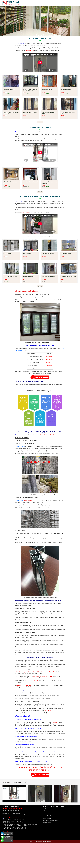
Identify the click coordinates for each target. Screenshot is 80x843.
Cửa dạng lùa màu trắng (29, 276)
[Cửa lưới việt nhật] (11, 2)
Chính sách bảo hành (47, 822)
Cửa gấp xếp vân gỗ (47, 89)
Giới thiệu (37, 3)
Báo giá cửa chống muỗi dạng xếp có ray (11, 113)
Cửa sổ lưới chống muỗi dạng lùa (68, 277)
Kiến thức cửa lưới (73, 3)
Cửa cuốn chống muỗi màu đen (10, 183)
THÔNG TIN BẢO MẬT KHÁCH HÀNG (50, 820)
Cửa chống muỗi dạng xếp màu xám (48, 113)
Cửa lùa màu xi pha (66, 253)
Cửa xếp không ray (66, 89)
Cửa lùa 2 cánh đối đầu (48, 253)
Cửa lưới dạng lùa (45, 3)
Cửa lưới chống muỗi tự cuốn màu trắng (49, 183)
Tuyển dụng (45, 810)
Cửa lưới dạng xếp (54, 3)
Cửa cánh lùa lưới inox (28, 253)
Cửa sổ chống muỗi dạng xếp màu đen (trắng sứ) (30, 90)
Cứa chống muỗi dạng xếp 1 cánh (30, 113)
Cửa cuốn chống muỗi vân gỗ (30, 182)
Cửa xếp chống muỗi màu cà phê (68, 113)
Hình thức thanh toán (47, 818)
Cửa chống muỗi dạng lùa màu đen (48, 277)
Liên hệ (44, 812)
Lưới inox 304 (19, 500)
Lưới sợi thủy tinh (20, 446)
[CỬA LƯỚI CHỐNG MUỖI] (40, 20)
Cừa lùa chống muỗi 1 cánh (10, 276)
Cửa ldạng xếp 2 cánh (9, 89)
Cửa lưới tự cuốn (63, 3)
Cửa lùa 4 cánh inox (8, 253)
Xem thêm (40, 122)
